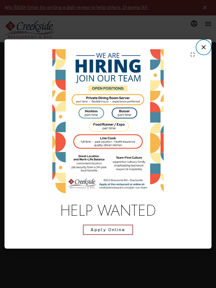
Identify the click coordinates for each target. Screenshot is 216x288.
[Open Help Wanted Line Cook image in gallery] (194, 54)
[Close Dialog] (203, 47)
